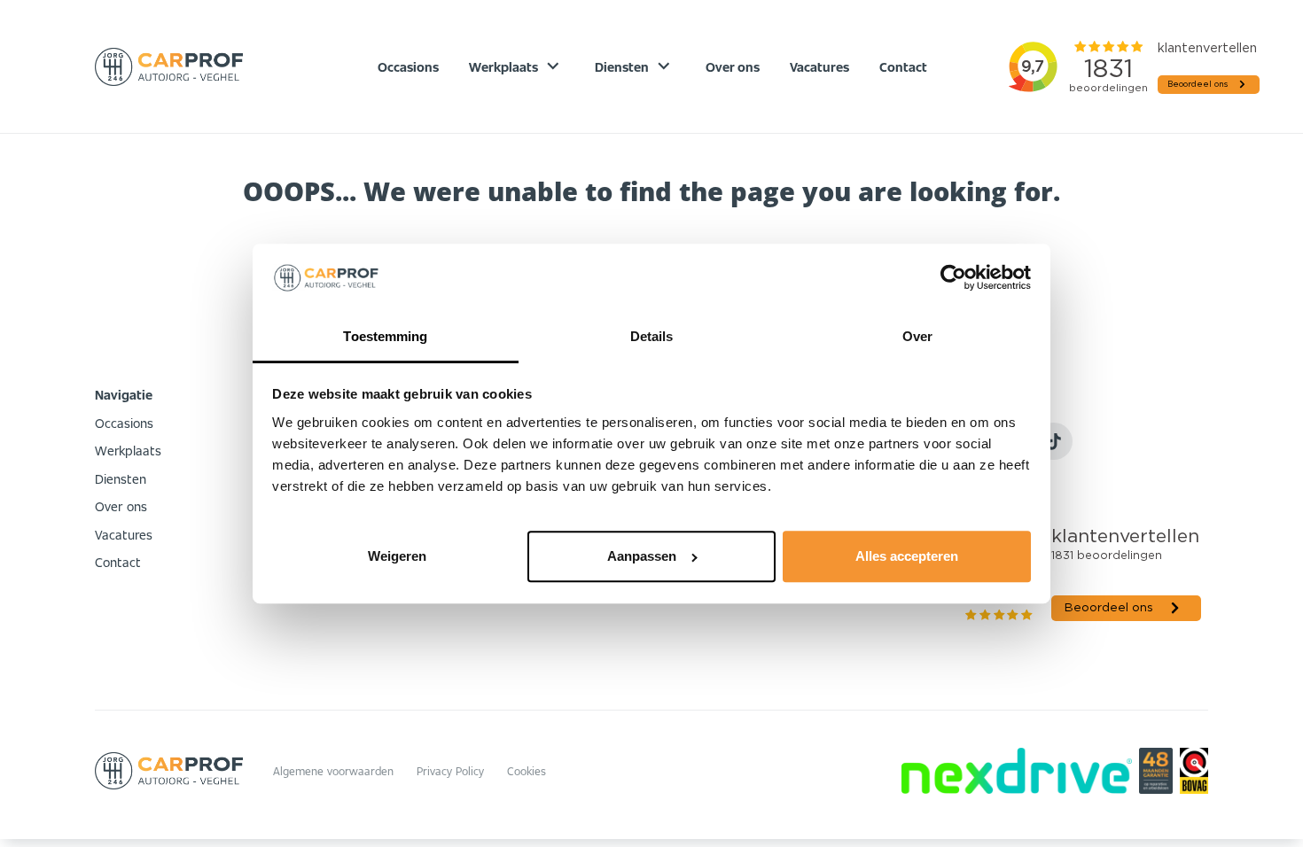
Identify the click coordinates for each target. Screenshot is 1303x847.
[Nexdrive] (1016, 770)
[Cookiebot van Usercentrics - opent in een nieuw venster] (953, 278)
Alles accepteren (906, 555)
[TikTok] (1053, 442)
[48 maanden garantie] (1155, 770)
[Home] (169, 67)
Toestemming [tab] (385, 336)
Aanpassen (641, 555)
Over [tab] (917, 336)
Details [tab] (652, 336)
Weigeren (397, 555)
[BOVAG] (1194, 770)
